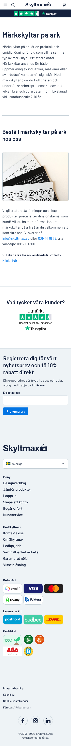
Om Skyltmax (13, 539)
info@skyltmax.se (16, 238)
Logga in (10, 495)
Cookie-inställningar (15, 701)
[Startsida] (35, 448)
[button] (28, 651)
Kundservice (13, 514)
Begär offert (12, 508)
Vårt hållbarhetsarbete (20, 552)
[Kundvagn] (64, 5)
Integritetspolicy (13, 688)
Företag (8, 707)
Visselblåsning (14, 565)
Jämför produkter (17, 489)
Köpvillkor (9, 694)
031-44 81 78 (47, 238)
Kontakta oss (13, 533)
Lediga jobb (12, 545)
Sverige (17, 464)
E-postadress (11, 392)
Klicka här (9, 260)
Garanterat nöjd (15, 558)
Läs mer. (40, 385)
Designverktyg (14, 483)
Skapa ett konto (15, 502)
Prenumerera (16, 411)
